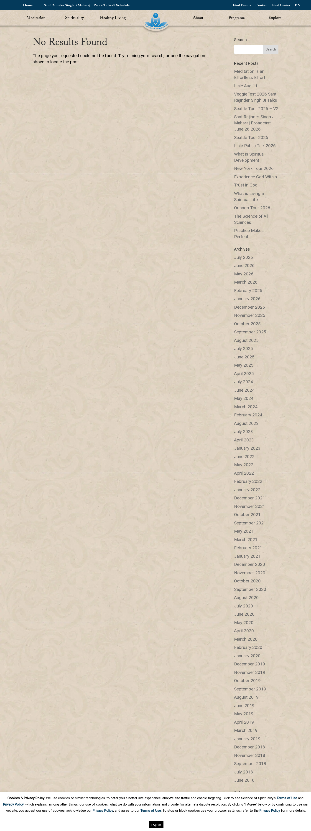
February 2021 (248, 547)
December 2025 (249, 307)
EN (297, 6)
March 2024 (245, 406)
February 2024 (248, 415)
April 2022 (244, 473)
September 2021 (250, 523)
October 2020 (247, 581)
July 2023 (243, 431)
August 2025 (246, 340)
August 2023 (246, 423)
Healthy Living (113, 18)
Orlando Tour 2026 (252, 207)
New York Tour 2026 (254, 168)
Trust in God (245, 185)
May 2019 (243, 713)
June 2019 (244, 705)
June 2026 (244, 265)
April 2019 (244, 722)
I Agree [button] (156, 824)
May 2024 (243, 398)
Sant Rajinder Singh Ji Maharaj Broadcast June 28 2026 (254, 123)
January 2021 (247, 556)
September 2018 (250, 763)
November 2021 (249, 506)
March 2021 (245, 539)
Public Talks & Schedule (112, 6)
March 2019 (245, 730)
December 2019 (249, 664)
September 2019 (250, 689)
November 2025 (249, 315)
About (198, 18)
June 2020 (244, 614)
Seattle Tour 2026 (251, 137)
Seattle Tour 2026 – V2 (256, 108)
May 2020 (243, 622)
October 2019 (247, 680)
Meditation (36, 18)
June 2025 (244, 357)
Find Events (242, 6)
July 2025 (243, 348)
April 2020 (244, 630)
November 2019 (249, 672)
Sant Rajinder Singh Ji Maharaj (67, 6)
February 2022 (248, 481)
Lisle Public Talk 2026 (255, 145)
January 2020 (247, 655)
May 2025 (243, 365)
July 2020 (243, 606)
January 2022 (247, 489)
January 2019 (247, 738)
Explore (274, 18)
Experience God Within (255, 176)
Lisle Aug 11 (246, 85)
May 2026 (243, 274)
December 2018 (249, 747)
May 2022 (243, 464)
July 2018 (243, 772)
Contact (261, 6)
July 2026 (243, 257)
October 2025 (247, 323)
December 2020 (249, 564)
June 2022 (244, 456)
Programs (237, 18)
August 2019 (246, 697)
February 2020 (248, 647)
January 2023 (247, 448)
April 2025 (244, 373)
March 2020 (245, 639)
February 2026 (248, 290)
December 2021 (249, 498)
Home (28, 6)
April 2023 (244, 440)
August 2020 (246, 597)
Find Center (281, 6)
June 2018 (244, 780)
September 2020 (250, 589)
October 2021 (247, 514)
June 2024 (244, 390)
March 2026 (245, 282)
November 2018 (249, 755)
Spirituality (74, 18)
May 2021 (243, 531)
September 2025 (250, 332)
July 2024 (243, 381)
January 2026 (247, 298)
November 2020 (249, 572)
